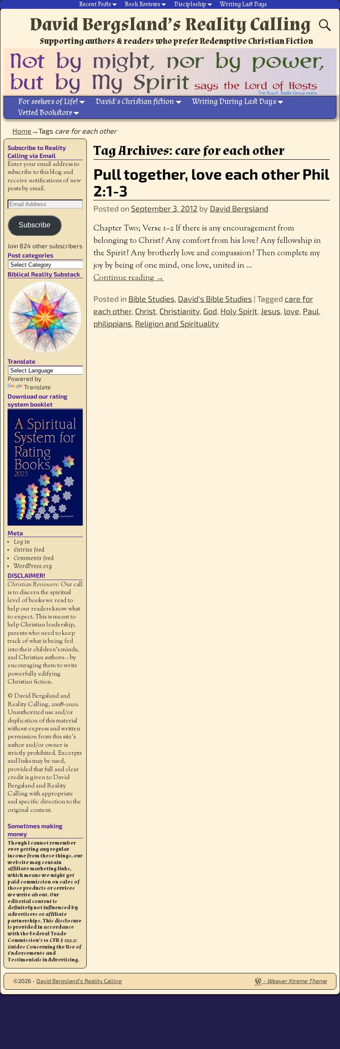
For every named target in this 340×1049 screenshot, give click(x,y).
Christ (145, 311)
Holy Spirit (238, 311)
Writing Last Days (243, 4)
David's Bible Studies (215, 299)
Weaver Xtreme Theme (297, 980)
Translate (37, 387)
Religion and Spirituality (177, 323)
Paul (311, 311)
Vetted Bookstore (45, 113)
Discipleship (190, 4)
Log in (22, 542)
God (210, 311)
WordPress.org (33, 566)
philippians (112, 323)
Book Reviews (142, 4)
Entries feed (29, 550)
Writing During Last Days (234, 101)
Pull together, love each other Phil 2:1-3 (211, 182)
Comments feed (34, 558)
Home (21, 131)
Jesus (270, 311)
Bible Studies (151, 299)
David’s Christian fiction (135, 101)
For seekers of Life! (48, 101)
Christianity (179, 311)
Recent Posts (95, 4)
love (291, 311)
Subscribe (34, 225)
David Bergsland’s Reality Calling (170, 24)
